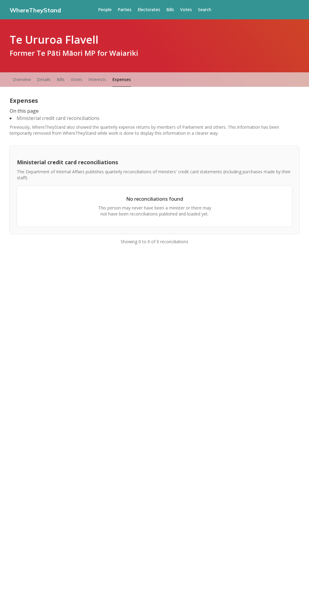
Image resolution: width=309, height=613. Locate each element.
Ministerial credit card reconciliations (58, 118)
